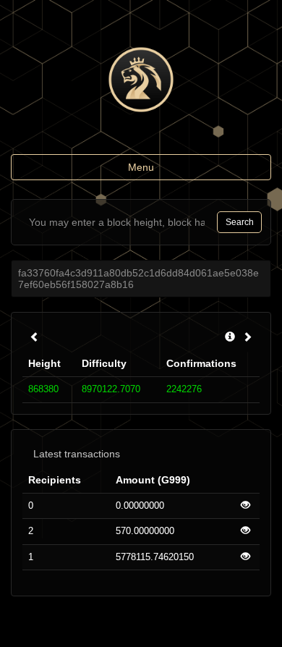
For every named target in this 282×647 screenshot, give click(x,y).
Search (240, 222)
